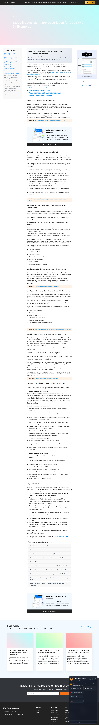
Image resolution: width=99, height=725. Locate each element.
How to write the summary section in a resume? (46, 286)
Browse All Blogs (86, 627)
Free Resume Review (73, 2)
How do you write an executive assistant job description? (45, 92)
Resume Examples (56, 2)
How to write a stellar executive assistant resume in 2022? (49, 120)
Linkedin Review (55, 717)
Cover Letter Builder (56, 715)
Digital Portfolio (54, 719)
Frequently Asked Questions (12, 73)
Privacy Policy (19, 714)
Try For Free (90, 2)
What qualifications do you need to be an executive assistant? (47, 562)
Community (64, 2)
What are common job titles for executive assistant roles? (46, 558)
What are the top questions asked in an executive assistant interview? (52, 329)
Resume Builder (47, 2)
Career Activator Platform (58, 532)
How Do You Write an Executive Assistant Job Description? (11, 63)
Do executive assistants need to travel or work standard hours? (48, 570)
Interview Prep (54, 722)
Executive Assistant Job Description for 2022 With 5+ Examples (32, 8)
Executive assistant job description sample (41, 95)
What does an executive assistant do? (39, 90)
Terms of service (8, 714)
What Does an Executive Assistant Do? (11, 58)
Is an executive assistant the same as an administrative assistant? (48, 566)
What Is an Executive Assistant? (10, 54)
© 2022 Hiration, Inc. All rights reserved (13, 711)
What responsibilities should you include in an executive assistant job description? (49, 578)
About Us (38, 712)
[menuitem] (26, 2)
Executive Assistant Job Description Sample (11, 67)
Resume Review (54, 712)
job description (12, 8)
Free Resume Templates (36, 2)
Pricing (37, 710)
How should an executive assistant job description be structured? (11, 77)
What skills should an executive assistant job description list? (47, 574)
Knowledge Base (26, 2)
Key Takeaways (8, 71)
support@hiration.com (65, 536)
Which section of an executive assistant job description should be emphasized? (48, 584)
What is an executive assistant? (38, 88)
